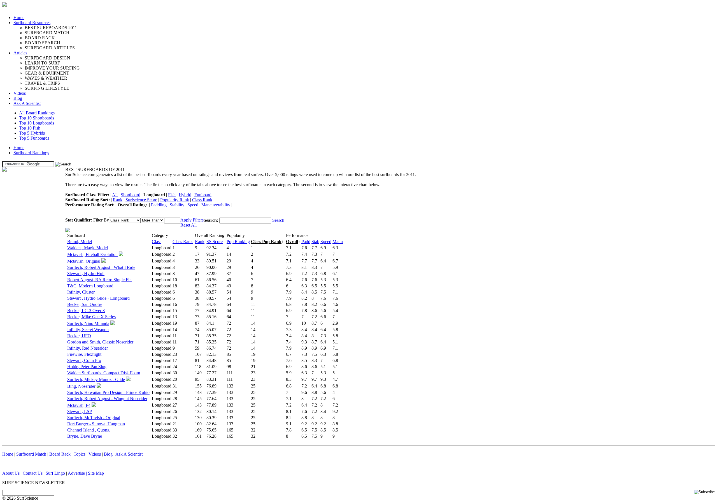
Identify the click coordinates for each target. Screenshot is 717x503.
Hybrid (185, 194)
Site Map (96, 473)
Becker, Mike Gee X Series (91, 316)
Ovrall (292, 241)
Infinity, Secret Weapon (88, 329)
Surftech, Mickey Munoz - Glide (96, 379)
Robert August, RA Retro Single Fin (99, 279)
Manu (337, 241)
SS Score (214, 241)
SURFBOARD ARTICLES (50, 47)
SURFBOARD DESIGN (47, 58)
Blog (17, 98)
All (115, 194)
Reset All (188, 225)
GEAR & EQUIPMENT (47, 73)
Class (156, 241)
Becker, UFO (79, 335)
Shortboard (130, 194)
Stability (177, 204)
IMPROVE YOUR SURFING (52, 68)
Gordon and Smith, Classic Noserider (100, 342)
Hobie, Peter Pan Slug (86, 366)
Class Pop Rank (266, 241)
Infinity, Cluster (81, 292)
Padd (305, 241)
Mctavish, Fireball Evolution (92, 254)
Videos (19, 93)
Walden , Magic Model (87, 247)
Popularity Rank (174, 199)
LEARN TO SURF (42, 63)
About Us (11, 473)
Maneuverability (215, 204)
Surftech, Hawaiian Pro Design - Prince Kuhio (108, 392)
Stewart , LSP (79, 411)
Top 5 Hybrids (32, 133)
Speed (192, 204)
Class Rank (202, 199)
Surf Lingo (55, 473)
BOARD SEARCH (42, 42)
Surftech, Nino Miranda (88, 323)
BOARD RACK (40, 37)
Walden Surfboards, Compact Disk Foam (103, 372)
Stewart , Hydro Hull (85, 273)
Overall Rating (132, 204)
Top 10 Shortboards (36, 118)
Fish (172, 194)
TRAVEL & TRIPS (42, 83)
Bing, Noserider (81, 386)
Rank (117, 199)
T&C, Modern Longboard (90, 285)
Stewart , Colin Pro (84, 360)
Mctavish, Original (83, 261)
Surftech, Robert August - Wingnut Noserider (107, 398)
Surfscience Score (141, 199)
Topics (79, 454)
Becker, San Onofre (84, 304)
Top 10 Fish (29, 128)
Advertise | (78, 473)
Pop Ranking (238, 241)
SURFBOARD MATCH (47, 32)
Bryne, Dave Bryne (84, 436)
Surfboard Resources (31, 22)
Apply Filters (192, 220)
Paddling (159, 204)
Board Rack (60, 454)
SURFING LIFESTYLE (47, 88)
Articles (20, 52)
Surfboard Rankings (31, 152)
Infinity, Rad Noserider (87, 348)
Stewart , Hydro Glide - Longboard (98, 298)
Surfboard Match (31, 454)
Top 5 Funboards (34, 138)
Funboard (202, 194)
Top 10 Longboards (36, 123)
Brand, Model (79, 241)
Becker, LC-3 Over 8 (86, 310)
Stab (315, 241)
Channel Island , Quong (88, 430)
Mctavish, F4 (78, 405)
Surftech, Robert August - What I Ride (101, 267)
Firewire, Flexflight (84, 354)
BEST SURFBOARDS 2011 (51, 27)
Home (18, 17)
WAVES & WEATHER (46, 78)
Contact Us (33, 473)
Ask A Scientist (27, 103)
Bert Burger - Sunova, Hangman (96, 423)
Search (278, 220)
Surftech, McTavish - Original (93, 417)
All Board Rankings (37, 112)
